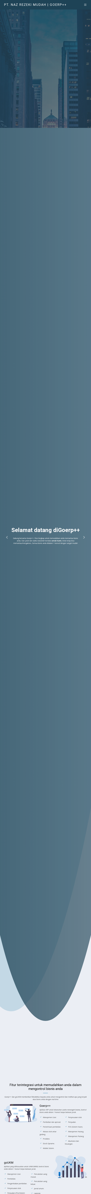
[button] (7, 537)
